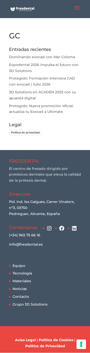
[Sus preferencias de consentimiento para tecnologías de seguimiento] (81, 344)
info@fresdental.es (26, 244)
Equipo (18, 265)
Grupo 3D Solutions (30, 304)
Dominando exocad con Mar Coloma (42, 57)
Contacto (20, 296)
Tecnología (22, 273)
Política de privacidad (25, 132)
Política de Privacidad (45, 346)
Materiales (21, 281)
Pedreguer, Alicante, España (34, 213)
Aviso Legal (25, 340)
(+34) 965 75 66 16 (24, 235)
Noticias (19, 289)
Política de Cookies (56, 340)
